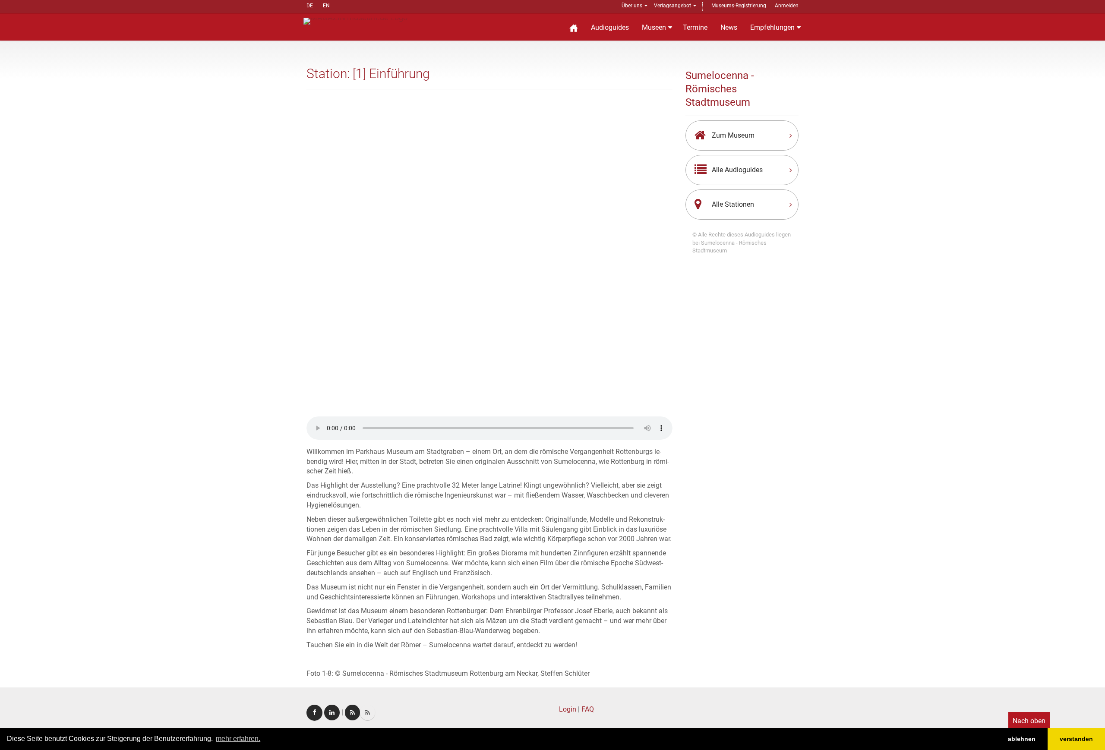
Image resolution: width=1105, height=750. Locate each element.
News (728, 27)
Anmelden (787, 6)
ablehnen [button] (1022, 738)
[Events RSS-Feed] (352, 712)
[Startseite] (573, 27)
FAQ (587, 709)
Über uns (632, 6)
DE (309, 6)
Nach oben (1029, 721)
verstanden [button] (1076, 738)
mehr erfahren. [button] (238, 738)
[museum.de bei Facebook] (314, 713)
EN (326, 6)
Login (567, 709)
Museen (654, 27)
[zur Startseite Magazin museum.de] (355, 20)
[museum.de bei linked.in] (332, 712)
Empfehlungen (772, 27)
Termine (695, 27)
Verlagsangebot (672, 6)
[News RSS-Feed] (367, 712)
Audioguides (610, 27)
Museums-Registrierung (738, 6)
